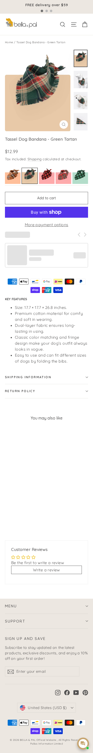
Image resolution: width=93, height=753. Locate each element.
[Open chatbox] (83, 744)
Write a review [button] (46, 569)
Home (9, 42)
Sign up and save (25, 638)
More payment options (46, 224)
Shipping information (28, 377)
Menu (11, 606)
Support (15, 621)
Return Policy (20, 391)
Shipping (35, 159)
